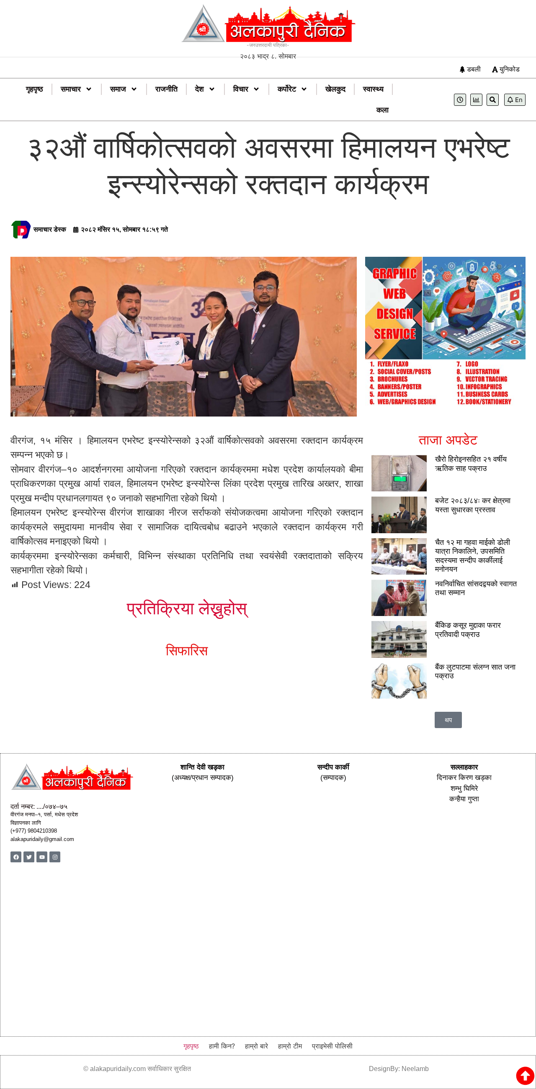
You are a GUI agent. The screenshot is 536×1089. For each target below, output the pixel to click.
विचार (240, 89)
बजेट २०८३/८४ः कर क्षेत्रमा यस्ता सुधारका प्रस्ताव (472, 505)
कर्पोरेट (287, 89)
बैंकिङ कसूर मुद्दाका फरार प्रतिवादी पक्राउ (468, 630)
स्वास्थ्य (373, 89)
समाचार (71, 89)
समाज (118, 89)
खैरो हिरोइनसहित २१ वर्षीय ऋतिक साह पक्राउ (471, 464)
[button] (448, 720)
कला (382, 110)
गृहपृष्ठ (34, 89)
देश (199, 89)
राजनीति (166, 89)
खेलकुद (335, 89)
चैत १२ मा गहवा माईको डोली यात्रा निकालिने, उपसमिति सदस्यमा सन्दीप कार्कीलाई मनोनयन (472, 556)
